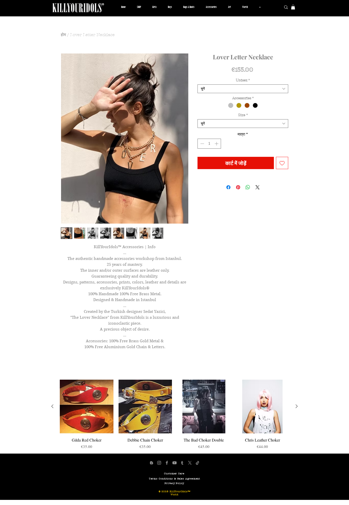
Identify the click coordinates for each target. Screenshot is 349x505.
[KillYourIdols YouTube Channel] (174, 462)
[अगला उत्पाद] (297, 406)
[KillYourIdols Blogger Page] (151, 462)
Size (243, 115)
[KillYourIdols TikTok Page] (197, 462)
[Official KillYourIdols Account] (159, 462)
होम (63, 34)
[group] (174, 414)
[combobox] (242, 88)
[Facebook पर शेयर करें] (228, 187)
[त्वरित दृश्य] (86, 406)
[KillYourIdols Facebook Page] (166, 462)
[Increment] (217, 143)
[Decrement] (201, 143)
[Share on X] (257, 187)
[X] (189, 462)
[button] (154, 7)
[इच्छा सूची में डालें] (282, 163)
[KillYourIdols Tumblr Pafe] (182, 462)
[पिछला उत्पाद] (52, 406)
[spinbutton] (209, 143)
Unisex (243, 80)
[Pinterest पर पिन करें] (238, 187)
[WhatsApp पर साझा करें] (248, 187)
